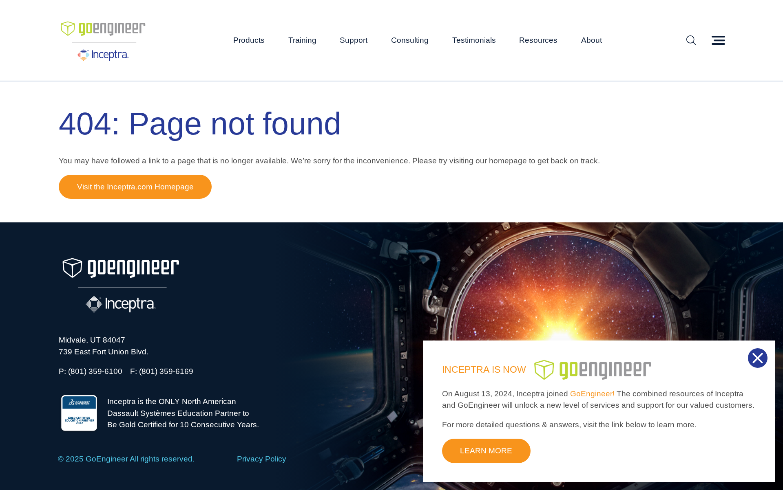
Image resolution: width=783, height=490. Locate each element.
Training (302, 40)
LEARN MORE (486, 450)
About (591, 40)
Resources (538, 40)
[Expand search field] (691, 40)
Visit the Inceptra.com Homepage (135, 186)
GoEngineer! (592, 393)
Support (353, 40)
